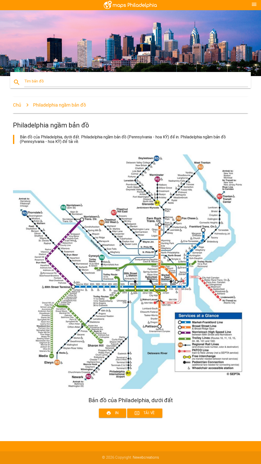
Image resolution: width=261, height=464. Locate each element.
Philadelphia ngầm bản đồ (59, 105)
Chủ (17, 105)
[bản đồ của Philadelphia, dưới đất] (130, 388)
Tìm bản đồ (34, 81)
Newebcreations (146, 457)
